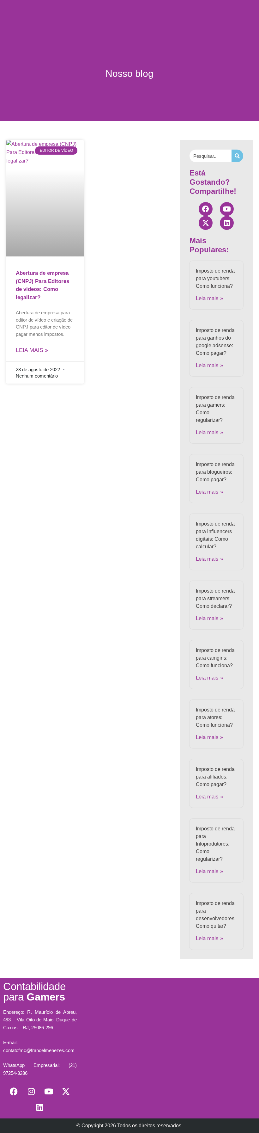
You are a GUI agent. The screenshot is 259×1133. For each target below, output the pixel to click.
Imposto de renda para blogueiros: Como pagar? (215, 472)
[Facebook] (206, 209)
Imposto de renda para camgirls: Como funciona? (215, 658)
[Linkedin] (227, 223)
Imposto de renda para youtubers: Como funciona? (215, 278)
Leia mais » (32, 350)
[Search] (237, 156)
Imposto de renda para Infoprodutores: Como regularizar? (215, 844)
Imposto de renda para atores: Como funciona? (215, 717)
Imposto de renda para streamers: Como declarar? (215, 598)
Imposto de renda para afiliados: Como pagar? (215, 777)
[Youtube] (227, 209)
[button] (129, 14)
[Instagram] (31, 1091)
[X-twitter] (206, 223)
